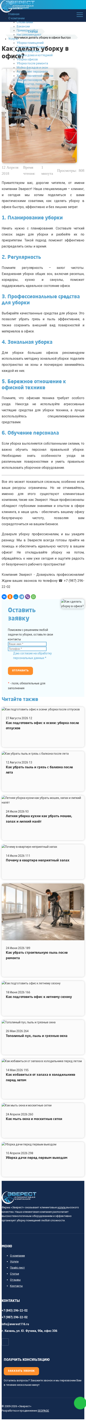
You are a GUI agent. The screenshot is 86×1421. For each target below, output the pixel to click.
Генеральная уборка (31, 47)
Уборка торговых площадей (36, 100)
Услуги (13, 38)
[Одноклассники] (10, 596)
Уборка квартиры (28, 51)
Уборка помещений (30, 42)
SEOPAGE (43, 1410)
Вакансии (23, 26)
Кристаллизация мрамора (35, 88)
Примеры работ (27, 30)
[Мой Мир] (15, 596)
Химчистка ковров (29, 80)
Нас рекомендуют (29, 34)
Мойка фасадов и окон (32, 67)
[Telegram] (21, 596)
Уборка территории (30, 92)
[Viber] (27, 596)
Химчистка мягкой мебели (35, 75)
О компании (25, 22)
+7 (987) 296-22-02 (15, 1317)
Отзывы (13, 112)
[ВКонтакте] (4, 596)
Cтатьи (13, 108)
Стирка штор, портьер (32, 84)
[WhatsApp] (33, 596)
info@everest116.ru (15, 1324)
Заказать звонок (21, 1371)
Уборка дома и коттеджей (35, 55)
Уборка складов (28, 96)
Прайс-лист (16, 104)
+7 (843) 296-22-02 (15, 1310)
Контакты (15, 117)
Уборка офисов (27, 59)
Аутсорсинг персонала (32, 71)
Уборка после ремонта (32, 63)
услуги (61, 1207)
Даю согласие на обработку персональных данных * (32, 656)
